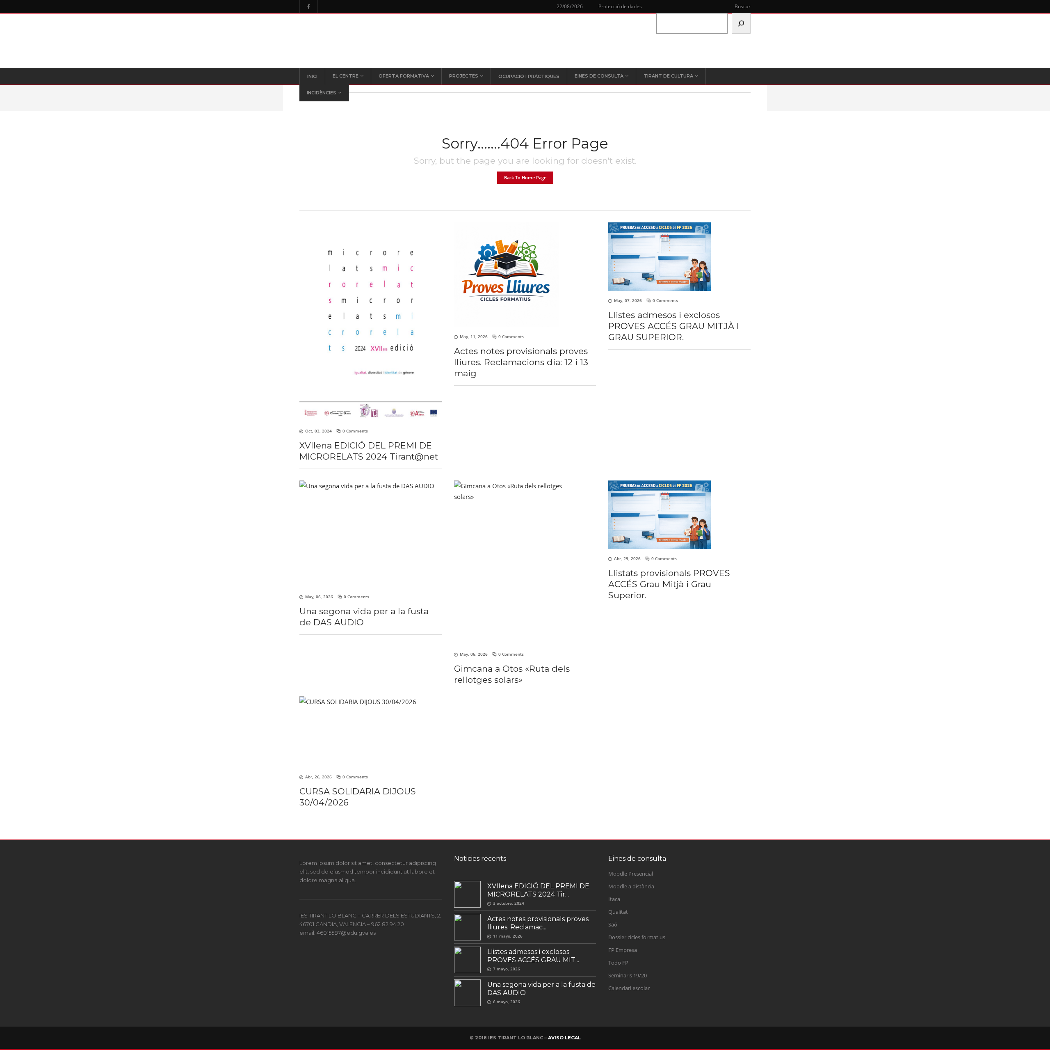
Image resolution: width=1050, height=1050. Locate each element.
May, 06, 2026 (319, 596)
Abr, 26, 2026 (318, 777)
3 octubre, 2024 (508, 903)
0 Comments (355, 431)
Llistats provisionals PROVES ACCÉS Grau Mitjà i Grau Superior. (669, 584)
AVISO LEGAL (564, 1038)
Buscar (743, 6)
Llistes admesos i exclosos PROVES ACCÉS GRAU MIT (531, 956)
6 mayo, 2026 (506, 1001)
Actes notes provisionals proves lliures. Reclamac (538, 923)
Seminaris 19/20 (627, 975)
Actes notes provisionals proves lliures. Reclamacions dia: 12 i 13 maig (521, 362)
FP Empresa (622, 950)
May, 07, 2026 (628, 300)
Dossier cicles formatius (636, 937)
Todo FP (618, 962)
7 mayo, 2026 (506, 969)
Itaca (614, 899)
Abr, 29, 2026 (627, 558)
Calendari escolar (629, 988)
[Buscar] (741, 23)
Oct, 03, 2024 (318, 431)
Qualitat (618, 911)
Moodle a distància (631, 886)
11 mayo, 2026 (508, 936)
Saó (612, 924)
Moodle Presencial (630, 873)
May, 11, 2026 (474, 336)
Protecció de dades (620, 6)
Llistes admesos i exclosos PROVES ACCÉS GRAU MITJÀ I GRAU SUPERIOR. (673, 326)
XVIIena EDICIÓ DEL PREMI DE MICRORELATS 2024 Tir (538, 890)
